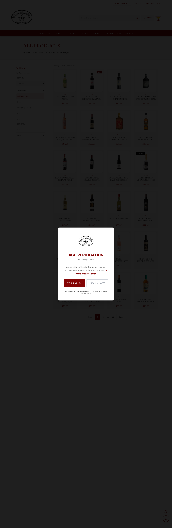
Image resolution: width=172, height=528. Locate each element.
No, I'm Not (97, 283)
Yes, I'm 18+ (74, 283)
